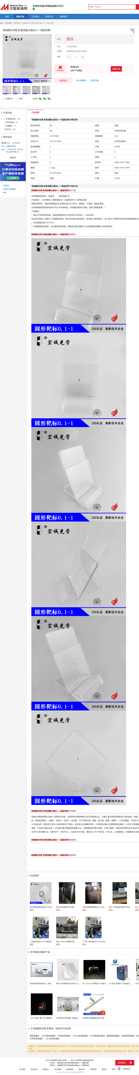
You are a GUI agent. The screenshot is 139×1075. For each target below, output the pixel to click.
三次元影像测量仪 (48, 1035)
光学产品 (16, 23)
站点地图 (58, 1069)
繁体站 (104, 1069)
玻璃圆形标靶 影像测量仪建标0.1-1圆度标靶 (73, 1063)
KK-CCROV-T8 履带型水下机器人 (94, 983)
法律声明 (93, 1069)
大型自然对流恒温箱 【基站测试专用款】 (71, 1018)
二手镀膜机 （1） (10, 126)
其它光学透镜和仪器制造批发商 (82, 1060)
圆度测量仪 (34, 1035)
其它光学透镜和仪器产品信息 (56, 1060)
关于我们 (22, 1069)
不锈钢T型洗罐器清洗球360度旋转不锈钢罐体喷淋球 (102, 1018)
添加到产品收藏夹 (9, 189)
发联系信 (63, 80)
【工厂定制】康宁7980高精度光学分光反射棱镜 (47, 1018)
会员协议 (81, 1069)
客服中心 (46, 1069)
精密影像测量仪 (113, 1035)
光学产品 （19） (10, 129)
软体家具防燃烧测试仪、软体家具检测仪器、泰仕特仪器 (50, 983)
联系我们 (34, 1069)
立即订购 (95, 80)
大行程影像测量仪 (97, 1035)
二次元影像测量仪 (52, 1038)
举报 (20, 99)
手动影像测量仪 (64, 1035)
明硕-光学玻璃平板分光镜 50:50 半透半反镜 (72, 983)
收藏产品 (9, 99)
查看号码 (116, 69)
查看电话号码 (11, 146)
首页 (1, 23)
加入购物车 (81, 80)
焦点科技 (73, 1072)
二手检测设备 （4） (11, 122)
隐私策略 (69, 1069)
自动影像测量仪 (128, 1035)
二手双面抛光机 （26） (12, 119)
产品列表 (8, 23)
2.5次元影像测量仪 (80, 1035)
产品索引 (6, 185)
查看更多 (13, 157)
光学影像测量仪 (36, 1038)
